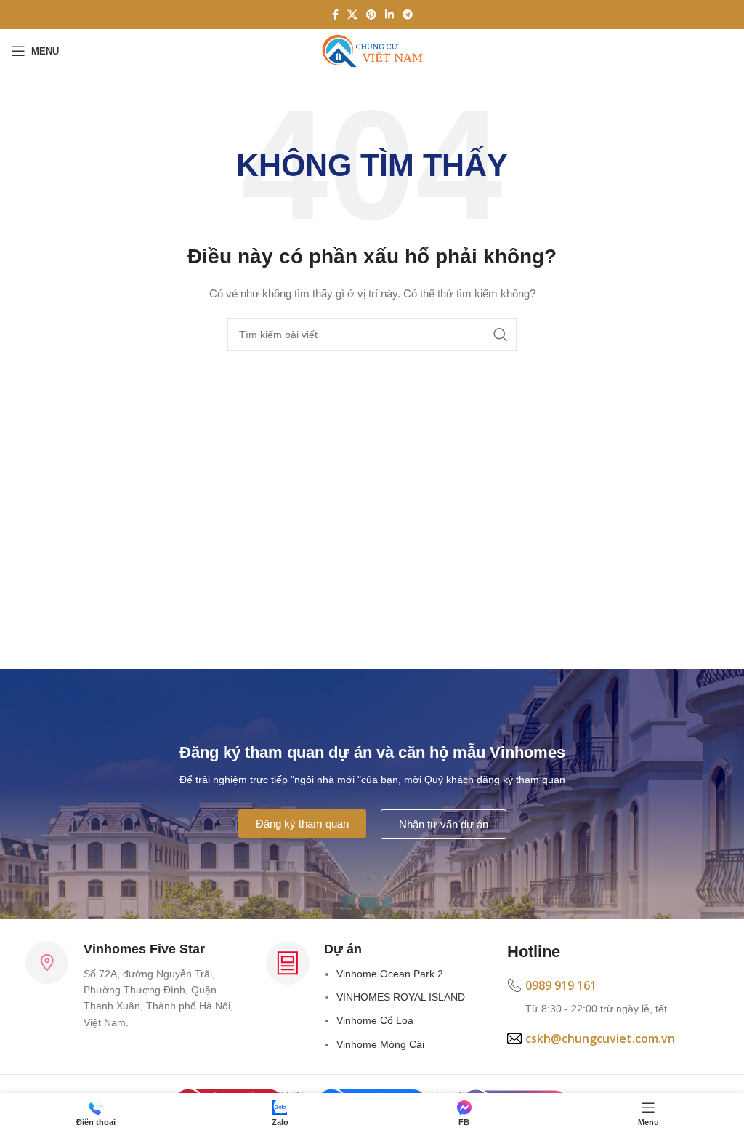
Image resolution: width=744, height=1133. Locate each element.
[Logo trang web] (372, 50)
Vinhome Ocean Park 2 (389, 974)
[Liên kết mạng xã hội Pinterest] (371, 14)
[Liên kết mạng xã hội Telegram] (407, 14)
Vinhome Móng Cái (380, 1044)
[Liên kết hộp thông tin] (613, 997)
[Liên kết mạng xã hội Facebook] (335, 14)
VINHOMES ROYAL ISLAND (400, 997)
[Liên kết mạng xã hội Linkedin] (389, 14)
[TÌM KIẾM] (500, 334)
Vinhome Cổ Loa (374, 1020)
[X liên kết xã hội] (352, 14)
